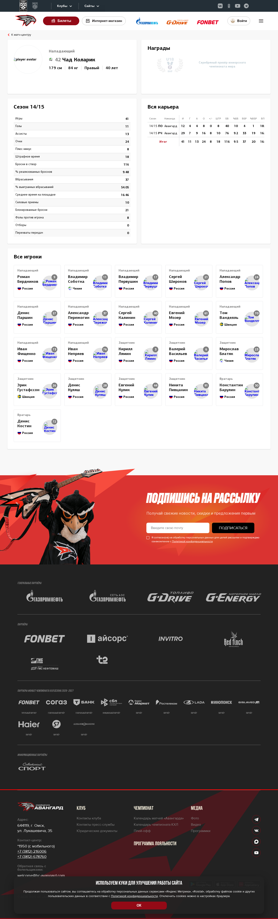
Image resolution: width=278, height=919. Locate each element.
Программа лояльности (155, 844)
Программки (200, 831)
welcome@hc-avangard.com (41, 875)
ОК (139, 905)
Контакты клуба (89, 818)
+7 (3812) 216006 (31, 851)
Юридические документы (97, 831)
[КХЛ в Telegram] (246, 6)
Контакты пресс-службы (95, 824)
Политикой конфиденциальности (192, 541)
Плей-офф (142, 831)
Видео (196, 824)
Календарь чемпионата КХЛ (156, 824)
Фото (195, 818)
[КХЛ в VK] (220, 6)
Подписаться (233, 528)
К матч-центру (21, 35)
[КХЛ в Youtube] (237, 6)
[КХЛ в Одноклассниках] (229, 6)
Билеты (64, 21)
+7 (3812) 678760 (31, 857)
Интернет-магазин (107, 21)
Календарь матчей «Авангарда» (159, 818)
